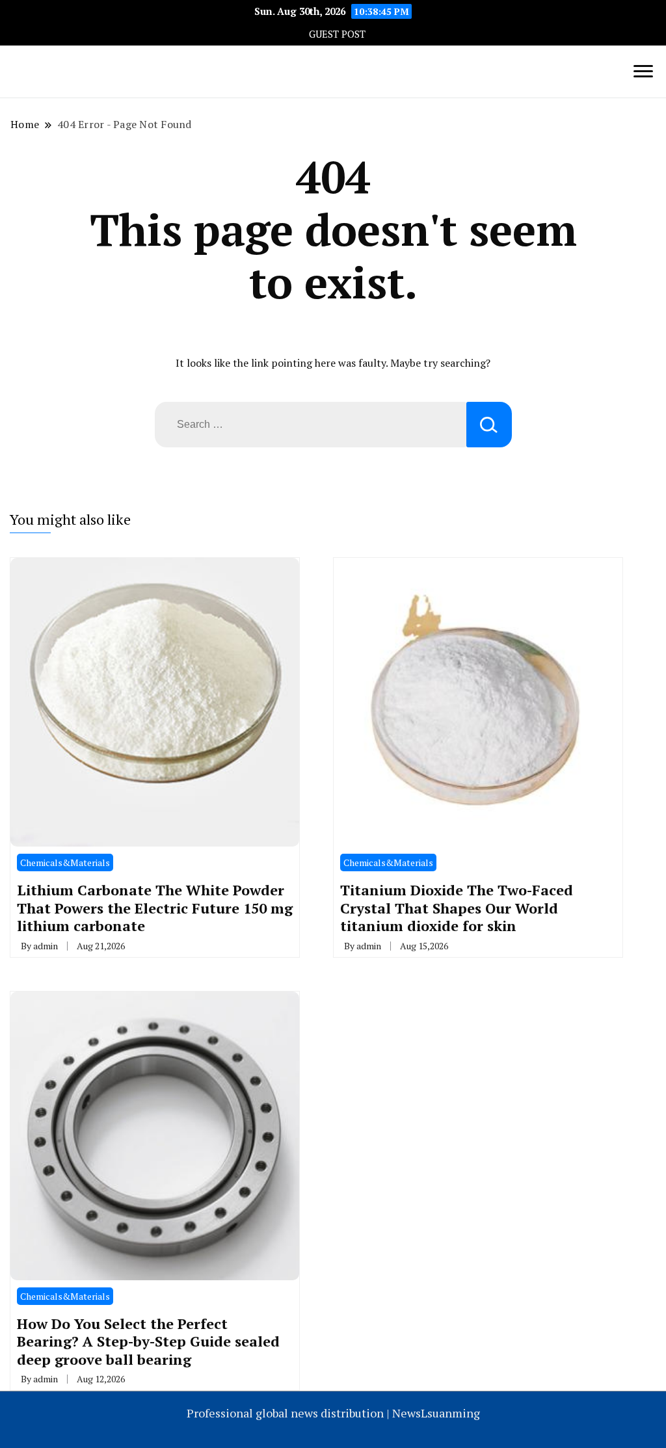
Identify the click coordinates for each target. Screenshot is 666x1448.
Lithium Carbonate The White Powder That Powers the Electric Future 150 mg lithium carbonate (155, 907)
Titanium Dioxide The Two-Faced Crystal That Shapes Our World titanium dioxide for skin (456, 907)
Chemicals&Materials (65, 862)
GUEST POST (337, 34)
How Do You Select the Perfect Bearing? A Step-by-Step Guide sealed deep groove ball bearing (148, 1341)
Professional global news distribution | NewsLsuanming (333, 1413)
